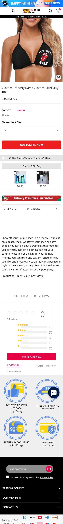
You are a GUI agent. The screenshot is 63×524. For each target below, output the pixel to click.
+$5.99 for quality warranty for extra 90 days (28, 158)
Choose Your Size (12, 122)
